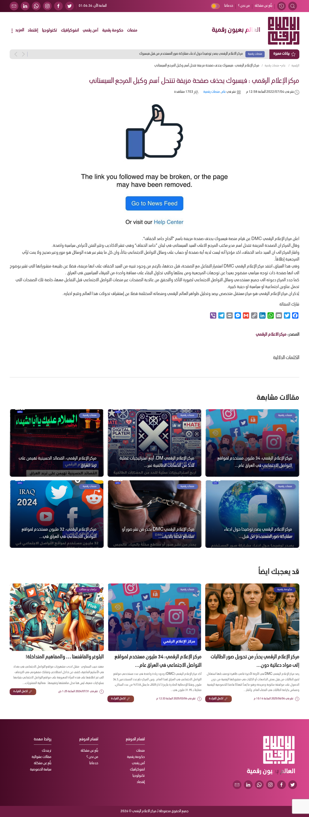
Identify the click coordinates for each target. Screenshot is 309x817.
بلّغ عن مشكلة (263, 6)
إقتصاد (33, 30)
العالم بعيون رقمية (235, 30)
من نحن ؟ (244, 6)
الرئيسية (295, 65)
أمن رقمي (90, 30)
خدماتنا (228, 6)
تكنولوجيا (49, 30)
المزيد (19, 30)
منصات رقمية (272, 65)
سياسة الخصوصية (40, 770)
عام (283, 65)
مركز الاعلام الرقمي (271, 335)
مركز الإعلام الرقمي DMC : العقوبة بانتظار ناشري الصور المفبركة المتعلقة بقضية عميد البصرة (193, 54)
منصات (132, 30)
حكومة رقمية (112, 30)
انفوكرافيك (70, 30)
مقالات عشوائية (41, 757)
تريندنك (46, 751)
